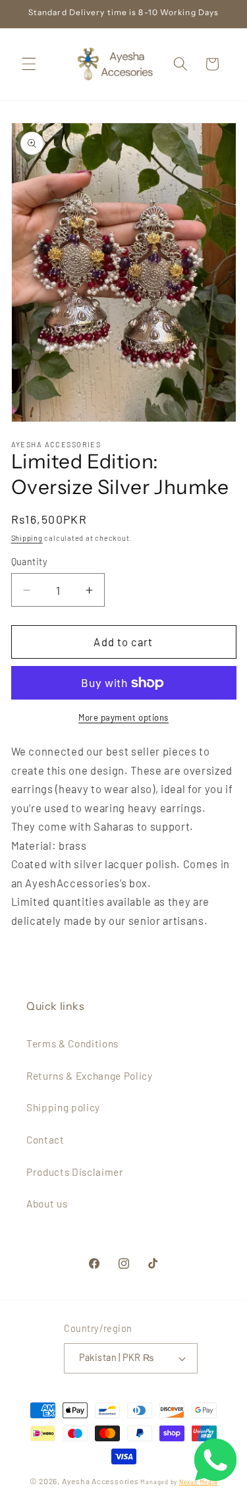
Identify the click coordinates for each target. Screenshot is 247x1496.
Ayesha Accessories (100, 1480)
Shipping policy (63, 1107)
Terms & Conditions (72, 1043)
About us (46, 1203)
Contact (45, 1140)
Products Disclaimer (75, 1172)
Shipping (27, 538)
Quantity (29, 561)
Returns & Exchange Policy (89, 1076)
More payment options (123, 717)
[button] (29, 64)
